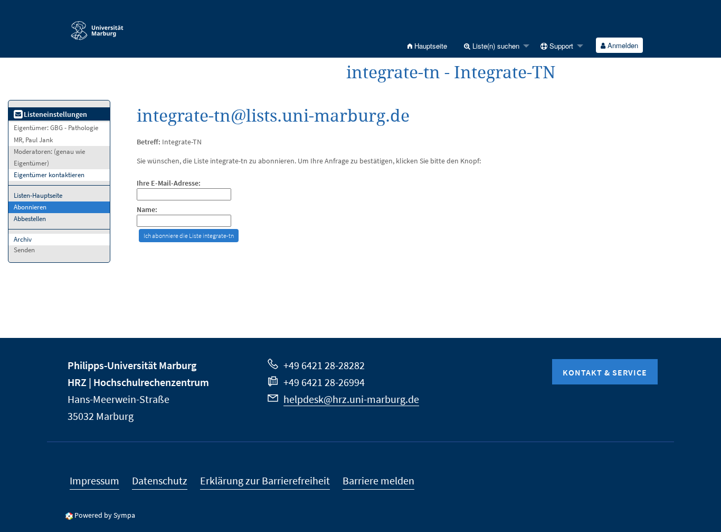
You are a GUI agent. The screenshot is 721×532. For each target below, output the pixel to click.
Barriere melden (378, 480)
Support (560, 46)
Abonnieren (30, 207)
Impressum (94, 480)
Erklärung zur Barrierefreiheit (265, 480)
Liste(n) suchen (494, 46)
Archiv (23, 239)
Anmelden (621, 45)
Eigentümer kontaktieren (49, 174)
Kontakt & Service (605, 372)
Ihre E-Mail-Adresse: (169, 183)
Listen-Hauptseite (38, 195)
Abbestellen (30, 218)
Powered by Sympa (104, 515)
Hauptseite (429, 46)
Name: (147, 209)
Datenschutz (159, 480)
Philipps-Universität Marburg (132, 365)
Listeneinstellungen (54, 114)
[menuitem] (427, 46)
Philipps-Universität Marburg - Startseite (123, 26)
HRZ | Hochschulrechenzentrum (138, 382)
